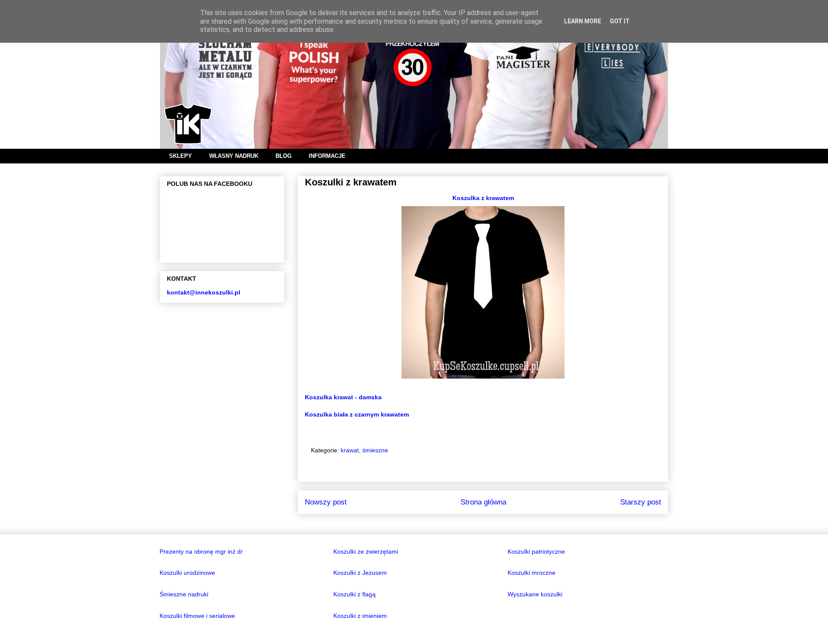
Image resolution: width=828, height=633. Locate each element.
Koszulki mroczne (531, 572)
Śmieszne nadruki (184, 594)
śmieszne (375, 450)
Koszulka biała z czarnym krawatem (357, 414)
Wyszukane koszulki (535, 594)
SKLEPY (180, 156)
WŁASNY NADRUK (233, 156)
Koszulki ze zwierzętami (365, 551)
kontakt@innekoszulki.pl (203, 292)
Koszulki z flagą (354, 594)
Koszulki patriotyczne (536, 551)
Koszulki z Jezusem (360, 572)
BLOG (284, 156)
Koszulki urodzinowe (187, 572)
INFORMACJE (327, 156)
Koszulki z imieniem (360, 615)
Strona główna (483, 502)
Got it (620, 21)
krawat (350, 450)
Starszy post (640, 502)
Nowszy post (326, 502)
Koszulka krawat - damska (343, 397)
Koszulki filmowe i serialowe (197, 615)
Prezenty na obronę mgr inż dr (201, 551)
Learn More (582, 21)
